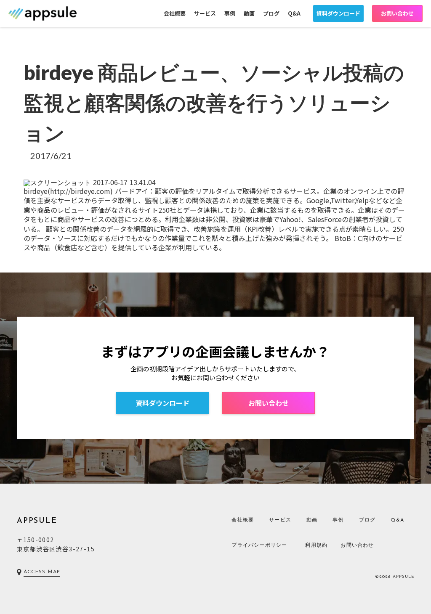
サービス (205, 13)
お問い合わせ (397, 13)
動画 (249, 13)
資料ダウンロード (338, 13)
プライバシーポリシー (259, 545)
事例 (229, 13)
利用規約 (316, 545)
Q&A (294, 13)
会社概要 (175, 13)
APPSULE (37, 521)
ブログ (271, 13)
